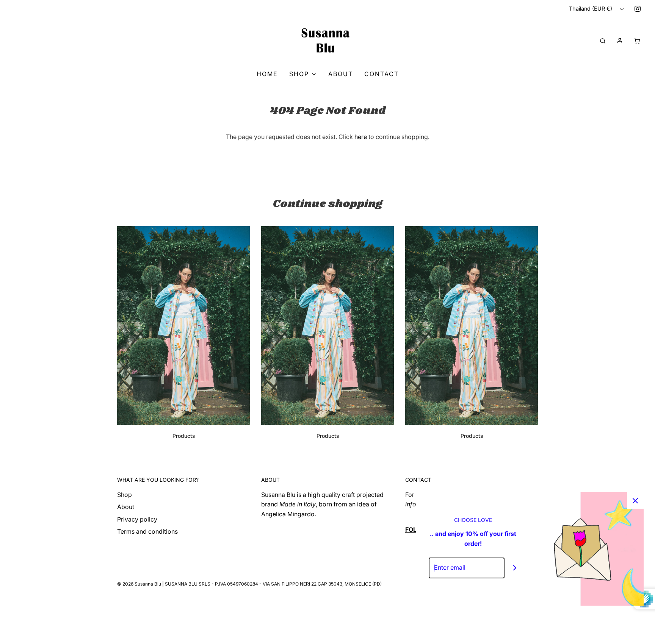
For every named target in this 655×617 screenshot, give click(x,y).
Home (267, 74)
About (340, 74)
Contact (381, 74)
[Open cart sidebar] (637, 40)
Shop (124, 494)
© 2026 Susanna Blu (139, 584)
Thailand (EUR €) (591, 8)
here (360, 137)
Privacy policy (137, 519)
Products (183, 436)
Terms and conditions (147, 531)
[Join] (515, 568)
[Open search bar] (603, 40)
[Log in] (619, 40)
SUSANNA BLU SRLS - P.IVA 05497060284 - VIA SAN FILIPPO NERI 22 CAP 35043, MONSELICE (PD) (273, 584)
